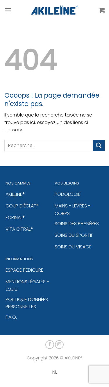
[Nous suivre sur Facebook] (49, 344)
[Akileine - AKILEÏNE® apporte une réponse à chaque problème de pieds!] (54, 10)
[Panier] (102, 10)
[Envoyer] (99, 145)
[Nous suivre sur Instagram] (59, 344)
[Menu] (7, 10)
